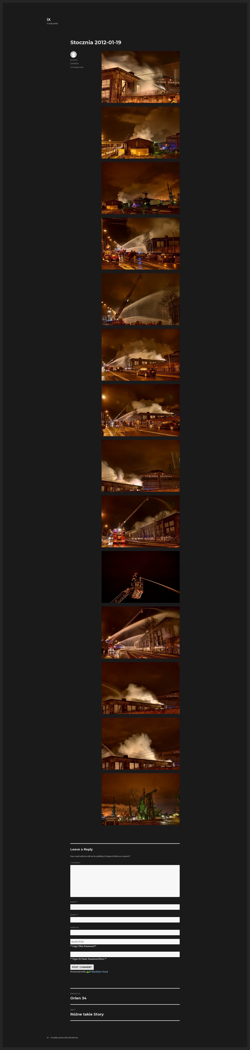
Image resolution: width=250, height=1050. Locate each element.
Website (74, 927)
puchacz (74, 60)
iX (49, 19)
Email (74, 915)
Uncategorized (76, 67)
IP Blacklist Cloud (98, 971)
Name (74, 902)
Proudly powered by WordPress (64, 1038)
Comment (75, 863)
